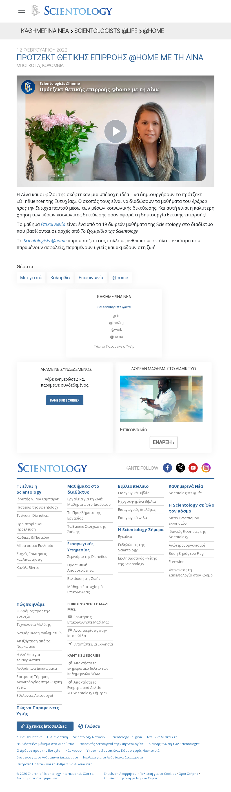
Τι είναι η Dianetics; (33, 515)
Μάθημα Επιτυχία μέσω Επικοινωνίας (87, 589)
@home (120, 277)
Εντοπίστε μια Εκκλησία (93, 644)
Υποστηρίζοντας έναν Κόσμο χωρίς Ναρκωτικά (122, 750)
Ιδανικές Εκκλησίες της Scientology (187, 534)
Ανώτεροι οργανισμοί (187, 545)
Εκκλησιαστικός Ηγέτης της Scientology (137, 561)
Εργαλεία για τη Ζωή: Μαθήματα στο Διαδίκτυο (89, 501)
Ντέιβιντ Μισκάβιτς (162, 737)
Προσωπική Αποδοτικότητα (80, 567)
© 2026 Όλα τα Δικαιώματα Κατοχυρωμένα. (55, 775)
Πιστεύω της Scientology (37, 507)
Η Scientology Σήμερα (141, 529)
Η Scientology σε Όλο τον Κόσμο (191, 508)
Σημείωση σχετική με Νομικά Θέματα (131, 778)
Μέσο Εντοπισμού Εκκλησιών (184, 520)
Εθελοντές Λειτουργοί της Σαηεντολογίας (111, 744)
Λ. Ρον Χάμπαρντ (29, 737)
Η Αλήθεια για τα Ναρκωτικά (28, 657)
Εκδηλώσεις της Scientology (131, 547)
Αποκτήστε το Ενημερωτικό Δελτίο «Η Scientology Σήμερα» (87, 687)
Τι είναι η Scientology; (30, 489)
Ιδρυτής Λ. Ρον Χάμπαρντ (38, 499)
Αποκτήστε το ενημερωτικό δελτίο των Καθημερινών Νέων (87, 668)
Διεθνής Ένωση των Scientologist (173, 744)
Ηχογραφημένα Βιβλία (137, 501)
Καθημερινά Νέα (186, 486)
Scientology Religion (126, 737)
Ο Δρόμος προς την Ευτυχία (38, 750)
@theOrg (116, 323)
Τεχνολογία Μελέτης (34, 624)
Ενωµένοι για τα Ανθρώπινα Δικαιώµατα (47, 757)
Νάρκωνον (73, 750)
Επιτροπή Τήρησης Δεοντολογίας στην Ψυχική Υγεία (39, 682)
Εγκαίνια (125, 536)
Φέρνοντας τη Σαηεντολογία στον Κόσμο (191, 572)
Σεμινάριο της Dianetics (87, 556)
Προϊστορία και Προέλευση (30, 526)
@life (116, 316)
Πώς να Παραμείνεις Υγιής (114, 346)
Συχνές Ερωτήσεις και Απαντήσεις (32, 556)
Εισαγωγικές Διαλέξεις (137, 509)
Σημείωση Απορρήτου (120, 773)
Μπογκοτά (31, 277)
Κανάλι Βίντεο (28, 567)
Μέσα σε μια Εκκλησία (35, 545)
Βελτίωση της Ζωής (83, 578)
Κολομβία (60, 277)
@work (116, 329)
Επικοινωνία (53, 224)
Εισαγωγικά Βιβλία (134, 492)
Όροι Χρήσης (188, 773)
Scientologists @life (114, 307)
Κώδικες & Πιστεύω (33, 537)
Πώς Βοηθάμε (31, 604)
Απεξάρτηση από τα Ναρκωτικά (33, 643)
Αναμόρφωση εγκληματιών (39, 632)
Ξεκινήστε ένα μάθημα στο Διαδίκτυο (45, 744)
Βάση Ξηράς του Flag (186, 553)
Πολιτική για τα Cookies (157, 773)
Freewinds (177, 561)
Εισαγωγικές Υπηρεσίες (80, 547)
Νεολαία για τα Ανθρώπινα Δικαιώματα (113, 757)
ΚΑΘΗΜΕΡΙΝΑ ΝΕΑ (114, 296)
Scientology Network (89, 737)
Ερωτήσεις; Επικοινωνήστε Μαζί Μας (88, 619)
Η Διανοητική (57, 737)
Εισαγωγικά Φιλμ (132, 517)
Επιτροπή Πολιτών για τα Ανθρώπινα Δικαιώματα (54, 764)
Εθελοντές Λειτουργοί (35, 695)
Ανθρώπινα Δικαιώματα (37, 668)
